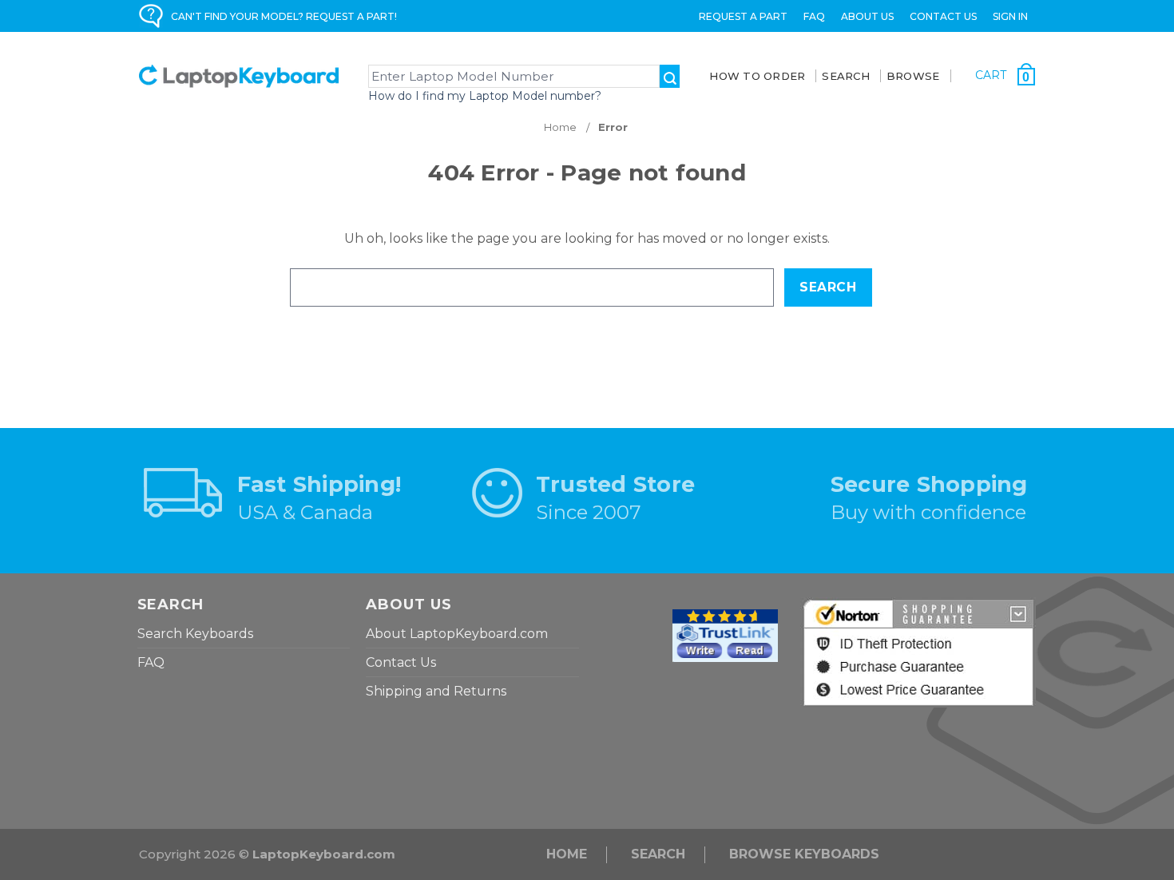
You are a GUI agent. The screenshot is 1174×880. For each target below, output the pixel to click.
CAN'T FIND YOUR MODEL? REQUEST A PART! (284, 16)
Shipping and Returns (436, 691)
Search (658, 854)
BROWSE (913, 75)
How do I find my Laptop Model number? (484, 96)
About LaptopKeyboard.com (457, 633)
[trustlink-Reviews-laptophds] (725, 634)
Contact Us (943, 16)
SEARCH (846, 75)
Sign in (1010, 16)
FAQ (814, 16)
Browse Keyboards (804, 854)
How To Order (757, 75)
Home (566, 854)
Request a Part (743, 16)
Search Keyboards (195, 633)
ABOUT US (867, 16)
